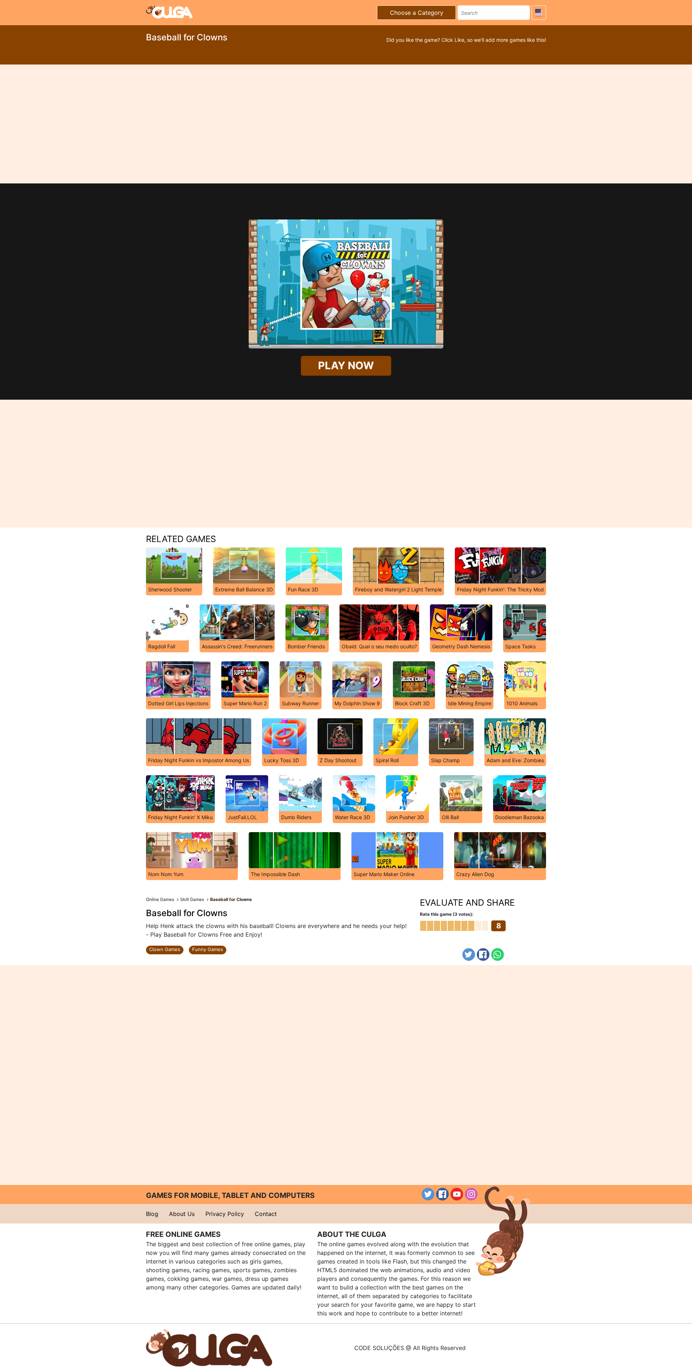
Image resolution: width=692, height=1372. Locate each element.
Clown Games (164, 949)
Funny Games (207, 949)
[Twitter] (468, 954)
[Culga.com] (169, 11)
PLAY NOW (346, 365)
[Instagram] (471, 1194)
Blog (152, 1213)
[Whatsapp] (497, 954)
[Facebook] (483, 954)
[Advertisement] (346, 124)
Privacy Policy (224, 1213)
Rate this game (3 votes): (447, 914)
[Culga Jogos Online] (209, 1347)
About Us (182, 1213)
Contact (266, 1213)
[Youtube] (457, 1194)
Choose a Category (416, 12)
